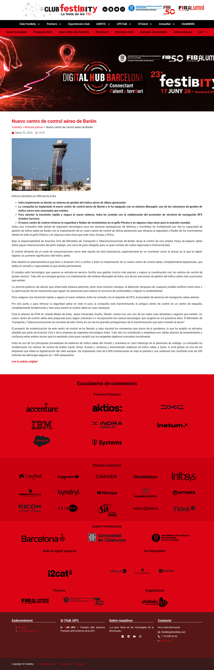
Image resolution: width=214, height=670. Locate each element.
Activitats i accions (28, 631)
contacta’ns (166, 640)
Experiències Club (79, 24)
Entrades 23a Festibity (153, 32)
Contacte (79, 664)
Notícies (22, 627)
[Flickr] (110, 9)
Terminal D (102, 32)
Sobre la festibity (16, 32)
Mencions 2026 (124, 32)
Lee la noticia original (24, 361)
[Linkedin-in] (105, 9)
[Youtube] (116, 9)
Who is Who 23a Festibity (74, 32)
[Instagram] (122, 9)
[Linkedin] (128, 636)
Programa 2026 (42, 32)
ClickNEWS (188, 24)
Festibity (17, 127)
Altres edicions (183, 32)
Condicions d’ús (47, 664)
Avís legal (65, 664)
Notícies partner (34, 127)
